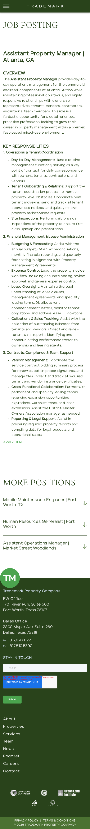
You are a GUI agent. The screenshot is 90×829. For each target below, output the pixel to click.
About (9, 719)
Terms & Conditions (59, 820)
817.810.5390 (21, 646)
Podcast (11, 756)
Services (11, 734)
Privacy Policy (26, 820)
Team (8, 741)
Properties (13, 727)
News (8, 749)
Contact (11, 771)
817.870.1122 (20, 640)
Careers (11, 764)
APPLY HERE (13, 442)
